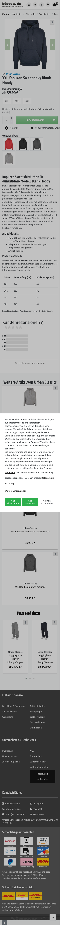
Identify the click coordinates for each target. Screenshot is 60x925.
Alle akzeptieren (13, 502)
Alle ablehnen (30, 502)
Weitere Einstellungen (15, 491)
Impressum (10, 472)
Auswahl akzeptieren (47, 502)
